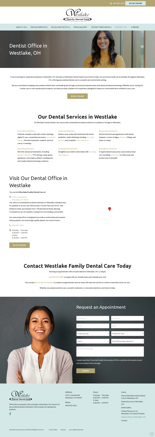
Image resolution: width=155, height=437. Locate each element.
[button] (109, 209)
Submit (85, 371)
